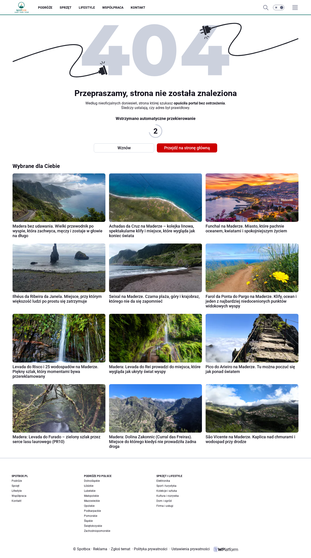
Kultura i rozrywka (167, 495)
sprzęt (65, 7)
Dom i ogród (164, 500)
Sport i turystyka (166, 485)
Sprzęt (15, 485)
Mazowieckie (92, 500)
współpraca (112, 7)
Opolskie (89, 505)
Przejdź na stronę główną (187, 147)
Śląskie (88, 520)
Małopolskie (91, 495)
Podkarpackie (92, 510)
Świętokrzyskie (93, 526)
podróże (45, 7)
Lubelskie (89, 490)
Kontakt (16, 500)
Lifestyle (17, 490)
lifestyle (87, 7)
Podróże (17, 480)
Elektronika (163, 480)
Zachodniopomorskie (97, 531)
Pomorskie (90, 515)
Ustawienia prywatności (190, 549)
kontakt (138, 7)
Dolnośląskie (92, 480)
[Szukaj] (265, 7)
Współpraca (19, 495)
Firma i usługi (164, 505)
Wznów (124, 147)
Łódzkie (88, 485)
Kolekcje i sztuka (166, 490)
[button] (278, 7)
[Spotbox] (25, 7)
